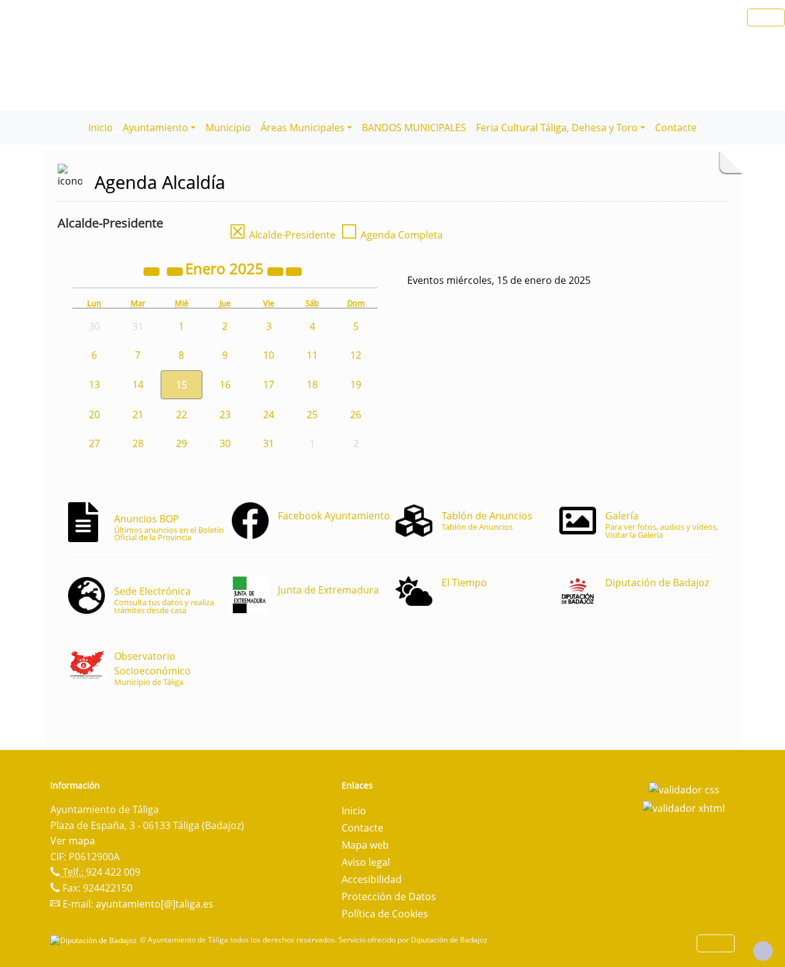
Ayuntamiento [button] (155, 127)
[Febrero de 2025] (294, 270)
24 (268, 414)
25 (312, 414)
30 (225, 443)
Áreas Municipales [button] (303, 127)
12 (355, 355)
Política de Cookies (385, 913)
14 (138, 384)
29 (181, 443)
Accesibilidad (372, 879)
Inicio (100, 127)
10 (268, 355)
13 (94, 384)
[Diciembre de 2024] (176, 270)
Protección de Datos (389, 896)
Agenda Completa (391, 235)
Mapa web (365, 845)
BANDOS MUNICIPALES (414, 127)
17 (268, 384)
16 (225, 384)
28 (138, 443)
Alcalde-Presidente (282, 235)
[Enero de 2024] (153, 270)
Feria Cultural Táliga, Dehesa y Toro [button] (557, 127)
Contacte (676, 127)
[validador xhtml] (684, 807)
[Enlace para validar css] (684, 789)
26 (355, 414)
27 (94, 443)
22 (181, 414)
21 (138, 414)
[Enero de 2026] (276, 270)
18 (312, 384)
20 (94, 414)
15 (181, 384)
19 (355, 384)
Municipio (228, 127)
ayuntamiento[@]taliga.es (154, 904)
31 (268, 443)
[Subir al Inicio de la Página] (763, 951)
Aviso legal (366, 862)
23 (225, 414)
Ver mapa (72, 840)
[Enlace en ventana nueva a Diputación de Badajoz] (95, 940)
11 (312, 355)
